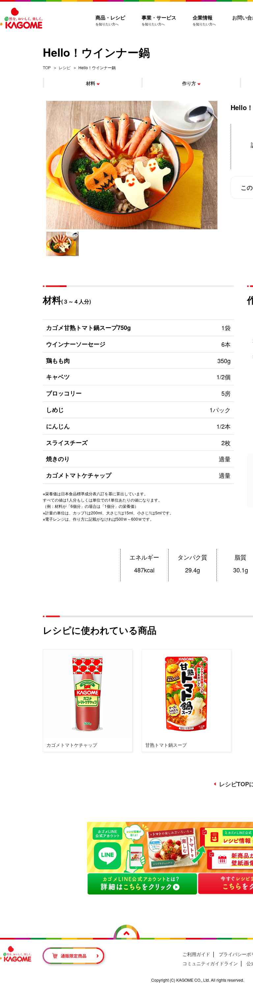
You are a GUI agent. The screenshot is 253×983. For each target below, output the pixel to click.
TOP (47, 67)
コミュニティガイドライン (210, 963)
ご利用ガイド (196, 954)
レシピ (64, 67)
